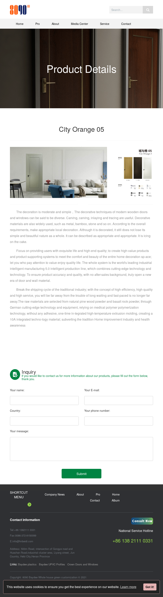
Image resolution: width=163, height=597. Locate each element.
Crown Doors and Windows (82, 564)
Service (104, 24)
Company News (55, 494)
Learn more (128, 586)
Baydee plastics (27, 564)
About (55, 24)
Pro (37, 24)
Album (116, 500)
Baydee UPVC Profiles (52, 564)
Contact (126, 24)
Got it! (150, 587)
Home (19, 24)
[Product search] (148, 10)
